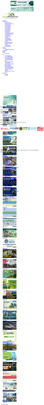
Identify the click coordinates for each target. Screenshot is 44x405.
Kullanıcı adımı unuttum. (7, 114)
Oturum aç (2, 112)
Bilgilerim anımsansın (4, 111)
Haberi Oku (5, 125)
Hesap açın (5, 115)
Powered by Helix (3, 149)
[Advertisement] (22, 86)
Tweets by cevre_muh (4, 151)
